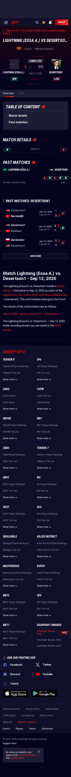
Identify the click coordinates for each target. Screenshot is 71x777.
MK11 (6, 625)
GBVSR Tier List (11, 432)
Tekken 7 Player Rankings (50, 454)
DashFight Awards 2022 (49, 645)
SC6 (39, 507)
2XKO (6, 389)
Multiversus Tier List (13, 579)
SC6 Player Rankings (47, 514)
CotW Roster (43, 402)
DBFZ (6, 477)
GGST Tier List (10, 520)
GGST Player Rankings (14, 514)
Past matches (18, 122)
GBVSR (7, 418)
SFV (39, 595)
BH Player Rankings (47, 484)
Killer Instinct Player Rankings (52, 543)
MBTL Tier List (10, 608)
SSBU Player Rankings (14, 454)
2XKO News (9, 402)
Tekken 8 (9, 359)
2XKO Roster (9, 396)
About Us (7, 722)
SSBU (6, 448)
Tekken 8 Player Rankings (16, 366)
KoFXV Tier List (44, 579)
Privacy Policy (33, 709)
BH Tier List (42, 491)
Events (6, 728)
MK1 (39, 418)
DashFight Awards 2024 (46, 632)
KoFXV (41, 566)
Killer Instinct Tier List (48, 550)
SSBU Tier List (10, 461)
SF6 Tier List (43, 373)
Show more (8, 379)
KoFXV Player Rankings (48, 573)
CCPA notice (9, 715)
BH (38, 477)
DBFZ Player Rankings (14, 484)
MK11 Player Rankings (14, 631)
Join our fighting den (21, 657)
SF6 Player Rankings (47, 366)
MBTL (6, 595)
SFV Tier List (43, 608)
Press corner (46, 715)
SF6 (39, 359)
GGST (6, 507)
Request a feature (27, 722)
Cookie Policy (52, 709)
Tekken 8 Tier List (11, 373)
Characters (47, 728)
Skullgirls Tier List (12, 550)
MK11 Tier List (10, 638)
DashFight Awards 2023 (49, 640)
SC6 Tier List (43, 520)
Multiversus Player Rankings (17, 573)
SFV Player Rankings (47, 602)
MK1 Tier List (43, 432)
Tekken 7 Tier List (45, 461)
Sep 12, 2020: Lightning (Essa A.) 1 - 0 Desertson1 (31, 313)
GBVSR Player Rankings (15, 425)
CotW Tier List (44, 396)
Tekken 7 (43, 448)
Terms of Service (11, 709)
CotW (40, 389)
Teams (32, 728)
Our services (27, 715)
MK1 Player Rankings (47, 425)
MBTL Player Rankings (14, 602)
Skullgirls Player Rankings (16, 543)
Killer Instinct (47, 536)
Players (19, 728)
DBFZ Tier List (10, 491)
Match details (18, 115)
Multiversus (11, 566)
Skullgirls (10, 536)
